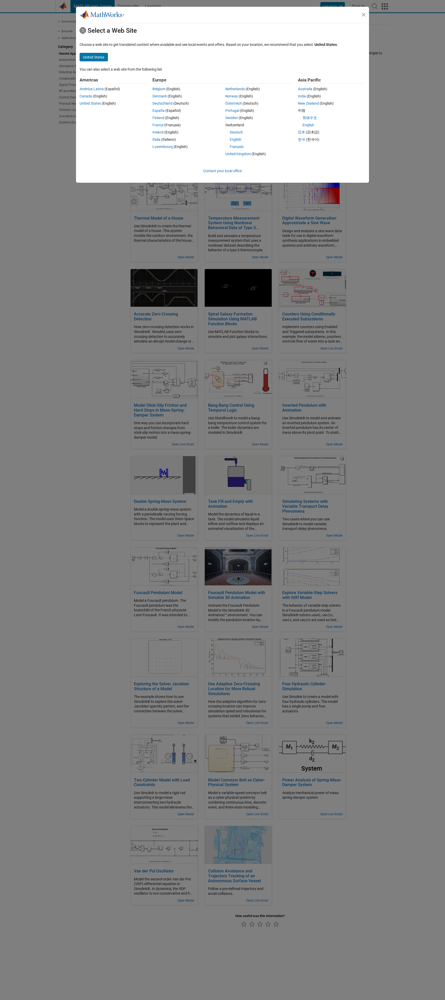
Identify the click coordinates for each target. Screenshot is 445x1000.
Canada (86, 96)
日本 (301, 132)
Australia (305, 89)
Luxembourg (162, 147)
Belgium (158, 89)
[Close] (363, 14)
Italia (156, 139)
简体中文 (310, 118)
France (158, 125)
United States (90, 103)
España (158, 111)
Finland (158, 118)
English (235, 139)
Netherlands (235, 89)
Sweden (231, 118)
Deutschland (162, 103)
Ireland (158, 132)
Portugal (232, 111)
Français (237, 147)
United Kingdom (238, 154)
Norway (231, 96)
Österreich (233, 103)
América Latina (92, 89)
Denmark (159, 96)
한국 (301, 139)
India (302, 96)
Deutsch (236, 132)
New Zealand (308, 103)
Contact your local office (222, 171)
